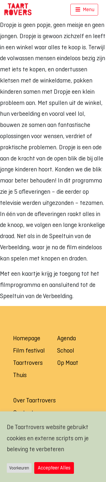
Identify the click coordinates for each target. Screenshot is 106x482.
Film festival (29, 350)
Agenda (66, 338)
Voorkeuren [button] (19, 468)
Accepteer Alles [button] (54, 468)
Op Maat (67, 362)
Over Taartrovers (34, 400)
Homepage (26, 338)
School (65, 350)
